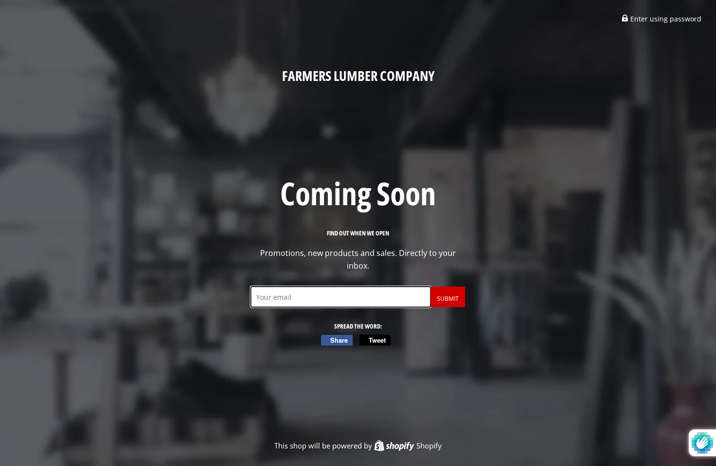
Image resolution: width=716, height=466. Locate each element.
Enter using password (664, 18)
